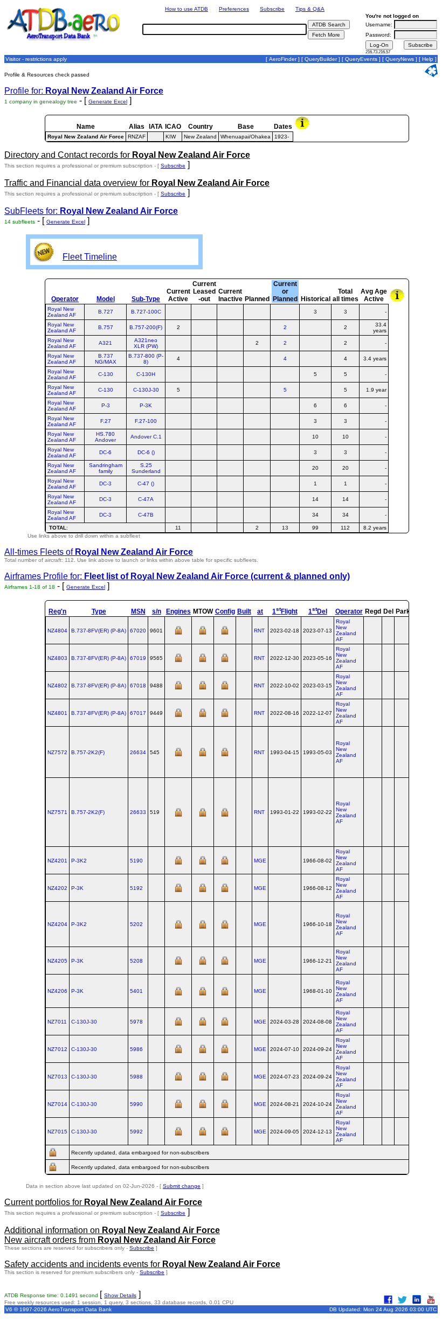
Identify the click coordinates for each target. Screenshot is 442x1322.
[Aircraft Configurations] (224, 634)
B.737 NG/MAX (105, 359)
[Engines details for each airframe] (178, 634)
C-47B (146, 515)
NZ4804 (57, 631)
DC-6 (105, 452)
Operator (65, 299)
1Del (317, 611)
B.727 (105, 312)
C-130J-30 (146, 390)
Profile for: (83, 90)
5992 (136, 1132)
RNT (259, 631)
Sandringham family (105, 468)
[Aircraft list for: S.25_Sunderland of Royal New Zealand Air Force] (285, 468)
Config (225, 611)
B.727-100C (146, 312)
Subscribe (272, 9)
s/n (156, 611)
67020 (138, 631)
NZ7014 (57, 1104)
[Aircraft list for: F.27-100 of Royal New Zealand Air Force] (285, 421)
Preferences (234, 9)
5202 (136, 924)
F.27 (105, 421)
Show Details (120, 1295)
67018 (138, 685)
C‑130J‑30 (84, 1022)
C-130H (145, 374)
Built (244, 611)
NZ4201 (57, 861)
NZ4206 (57, 991)
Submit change (182, 1186)
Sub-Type (146, 299)
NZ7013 (57, 1077)
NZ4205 (57, 961)
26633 (138, 812)
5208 (136, 961)
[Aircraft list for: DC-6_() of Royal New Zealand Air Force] (285, 452)
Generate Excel (107, 102)
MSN (138, 611)
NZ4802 (57, 685)
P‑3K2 (79, 861)
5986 (136, 1049)
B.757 (105, 327)
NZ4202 (57, 888)
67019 (138, 658)
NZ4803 (57, 658)
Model (105, 299)
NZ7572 (57, 752)
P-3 (105, 405)
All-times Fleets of (98, 551)
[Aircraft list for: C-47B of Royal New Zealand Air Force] (285, 515)
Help (427, 59)
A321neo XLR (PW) (146, 343)
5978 (136, 1022)
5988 (136, 1077)
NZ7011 (57, 1022)
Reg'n (57, 611)
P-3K (146, 405)
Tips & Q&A (309, 9)
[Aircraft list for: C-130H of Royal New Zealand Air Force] (285, 374)
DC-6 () (146, 452)
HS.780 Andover (105, 437)
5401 (136, 991)
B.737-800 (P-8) (145, 359)
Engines (178, 611)
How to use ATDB (186, 9)
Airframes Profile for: (177, 576)
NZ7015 (57, 1132)
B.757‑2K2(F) (88, 752)
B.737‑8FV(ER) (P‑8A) (98, 631)
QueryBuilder (321, 59)
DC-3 (105, 483)
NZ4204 (57, 924)
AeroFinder (282, 59)
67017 (138, 713)
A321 (105, 343)
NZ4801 (57, 713)
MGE (260, 861)
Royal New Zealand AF (61, 312)
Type (99, 611)
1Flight (285, 611)
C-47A (146, 499)
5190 (136, 861)
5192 (136, 888)
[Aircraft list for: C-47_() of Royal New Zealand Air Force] (285, 483)
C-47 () (145, 483)
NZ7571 (57, 812)
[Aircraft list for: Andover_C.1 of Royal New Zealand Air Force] (285, 437)
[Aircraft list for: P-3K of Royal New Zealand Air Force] (285, 405)
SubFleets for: (91, 210)
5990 (136, 1104)
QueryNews (399, 59)
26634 (138, 752)
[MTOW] (202, 634)
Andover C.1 (146, 437)
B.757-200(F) (145, 327)
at (260, 611)
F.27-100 (146, 421)
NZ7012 (57, 1049)
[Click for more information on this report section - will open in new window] (303, 128)
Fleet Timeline (90, 256)
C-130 (105, 374)
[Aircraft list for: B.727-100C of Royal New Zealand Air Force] (285, 312)
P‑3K (77, 888)
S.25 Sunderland (146, 468)
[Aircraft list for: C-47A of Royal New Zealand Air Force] (285, 499)
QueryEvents (361, 59)
